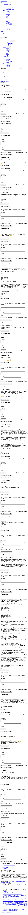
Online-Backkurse (9, 29)
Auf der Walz (8, 8)
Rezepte (4, 10)
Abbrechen (10, 116)
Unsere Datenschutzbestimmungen (19, 881)
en (3, 34)
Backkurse (8, 28)
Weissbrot (8, 14)
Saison (7, 18)
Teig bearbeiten (9, 23)
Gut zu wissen (9, 24)
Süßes (7, 16)
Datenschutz (5, 868)
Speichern (3, 912)
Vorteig (7, 21)
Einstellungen (3, 882)
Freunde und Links (10, 9)
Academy (5, 27)
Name (2, 109)
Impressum (5, 867)
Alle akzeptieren (9, 882)
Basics (4, 19)
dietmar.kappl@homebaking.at (10, 865)
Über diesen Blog (9, 7)
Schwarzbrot (8, 12)
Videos (7, 25)
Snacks (7, 17)
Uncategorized (6, 78)
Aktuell (7, 5)
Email (2, 111)
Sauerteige (8, 22)
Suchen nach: (3, 68)
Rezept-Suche (8, 11)
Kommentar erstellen (5, 81)
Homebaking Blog (7, 4)
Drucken (2, 82)
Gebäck (7, 15)
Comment (3, 103)
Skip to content (4, 1)
